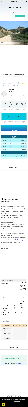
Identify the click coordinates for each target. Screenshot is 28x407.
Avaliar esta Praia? (20, 16)
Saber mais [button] (17, 401)
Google (19, 363)
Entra (4, 363)
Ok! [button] (3, 404)
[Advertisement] (14, 55)
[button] (1, 1)
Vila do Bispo (20, 240)
